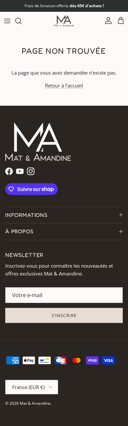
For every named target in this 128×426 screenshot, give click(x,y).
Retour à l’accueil (64, 85)
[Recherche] (21, 21)
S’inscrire (64, 315)
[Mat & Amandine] (64, 21)
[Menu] (7, 21)
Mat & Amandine (35, 403)
